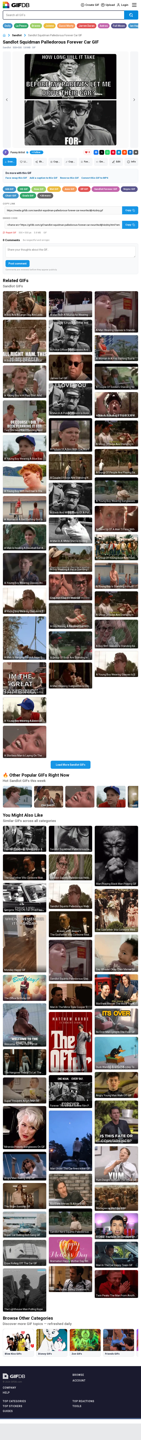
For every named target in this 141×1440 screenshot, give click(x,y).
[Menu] (134, 5)
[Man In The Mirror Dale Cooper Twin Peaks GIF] (70, 997)
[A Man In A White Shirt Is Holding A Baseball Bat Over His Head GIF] (70, 530)
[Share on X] (101, 152)
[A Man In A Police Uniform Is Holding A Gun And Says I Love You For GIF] (70, 399)
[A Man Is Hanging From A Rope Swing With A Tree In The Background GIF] (24, 638)
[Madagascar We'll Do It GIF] (116, 1198)
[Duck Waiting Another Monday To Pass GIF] (116, 1053)
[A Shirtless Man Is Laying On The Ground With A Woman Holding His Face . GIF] (24, 742)
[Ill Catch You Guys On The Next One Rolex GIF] (116, 1226)
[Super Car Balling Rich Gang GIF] (24, 1225)
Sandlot (17, 35)
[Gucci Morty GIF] (66, 25)
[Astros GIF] (104, 25)
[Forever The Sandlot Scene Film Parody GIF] (70, 1091)
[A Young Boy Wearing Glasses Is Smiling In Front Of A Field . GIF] (116, 664)
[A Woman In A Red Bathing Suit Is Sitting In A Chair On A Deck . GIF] (116, 348)
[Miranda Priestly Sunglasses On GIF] (24, 1127)
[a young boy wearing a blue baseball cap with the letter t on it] (111, 797)
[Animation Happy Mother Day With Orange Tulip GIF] (70, 1250)
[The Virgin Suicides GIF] (24, 1196)
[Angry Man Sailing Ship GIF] (24, 1166)
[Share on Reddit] (124, 152)
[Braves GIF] (36, 25)
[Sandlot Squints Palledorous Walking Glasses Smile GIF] (70, 896)
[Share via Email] (135, 152)
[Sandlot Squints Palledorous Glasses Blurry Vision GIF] (70, 960)
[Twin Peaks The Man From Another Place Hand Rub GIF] (116, 1284)
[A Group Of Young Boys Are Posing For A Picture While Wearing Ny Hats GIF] (116, 547)
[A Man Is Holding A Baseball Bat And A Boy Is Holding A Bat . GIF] (24, 537)
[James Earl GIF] (70, 368)
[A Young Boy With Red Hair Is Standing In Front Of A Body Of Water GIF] (24, 478)
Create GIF (92, 5)
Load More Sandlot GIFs (70, 764)
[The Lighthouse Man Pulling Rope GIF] (24, 1290)
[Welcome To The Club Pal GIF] (24, 1025)
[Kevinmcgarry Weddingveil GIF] (116, 1122)
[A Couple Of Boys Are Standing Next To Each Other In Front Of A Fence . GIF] (70, 467)
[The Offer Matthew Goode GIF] (70, 1042)
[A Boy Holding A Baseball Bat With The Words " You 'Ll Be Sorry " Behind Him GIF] (70, 616)
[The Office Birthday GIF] (24, 988)
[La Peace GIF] (21, 25)
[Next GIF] (134, 99)
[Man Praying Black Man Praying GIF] (116, 856)
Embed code (10, 218)
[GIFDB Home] (4, 35)
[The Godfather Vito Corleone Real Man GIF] (70, 924)
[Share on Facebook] (96, 152)
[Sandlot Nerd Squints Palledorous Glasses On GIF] (70, 1221)
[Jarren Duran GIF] (86, 25)
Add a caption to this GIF (43, 178)
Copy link (9, 203)
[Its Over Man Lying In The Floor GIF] (116, 1022)
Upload (110, 5)
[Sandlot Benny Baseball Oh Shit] (48, 797)
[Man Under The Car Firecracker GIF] (70, 1141)
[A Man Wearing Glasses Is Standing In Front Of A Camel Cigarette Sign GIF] (116, 312)
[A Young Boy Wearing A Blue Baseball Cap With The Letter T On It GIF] (24, 448)
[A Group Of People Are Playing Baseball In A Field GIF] (116, 462)
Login (124, 5)
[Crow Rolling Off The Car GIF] (24, 1253)
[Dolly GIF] (7, 25)
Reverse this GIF (69, 178)
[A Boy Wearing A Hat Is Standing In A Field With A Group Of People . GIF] (70, 559)
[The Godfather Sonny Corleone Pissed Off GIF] (70, 1279)
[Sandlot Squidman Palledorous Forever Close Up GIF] (70, 839)
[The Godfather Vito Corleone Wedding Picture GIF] (116, 910)
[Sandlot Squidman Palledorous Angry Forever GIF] (24, 839)
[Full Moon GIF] (119, 25)
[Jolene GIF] (50, 25)
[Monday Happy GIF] (24, 943)
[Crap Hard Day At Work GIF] (70, 587)
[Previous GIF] (7, 99)
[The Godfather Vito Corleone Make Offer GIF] (24, 867)
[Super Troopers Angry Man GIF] (24, 1090)
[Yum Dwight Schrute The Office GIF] (116, 1164)
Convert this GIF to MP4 (94, 178)
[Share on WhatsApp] (107, 152)
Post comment (17, 263)
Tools (77, 1406)
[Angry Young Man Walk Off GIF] (116, 1085)
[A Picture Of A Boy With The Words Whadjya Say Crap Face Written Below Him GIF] (70, 435)
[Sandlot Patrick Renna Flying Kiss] (17, 797)
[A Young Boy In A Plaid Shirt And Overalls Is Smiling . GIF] (24, 381)
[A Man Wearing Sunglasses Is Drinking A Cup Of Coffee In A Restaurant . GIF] (70, 675)
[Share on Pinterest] (113, 152)
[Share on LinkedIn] (130, 152)
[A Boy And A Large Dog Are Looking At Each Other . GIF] (24, 304)
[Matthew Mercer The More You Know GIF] (116, 990)
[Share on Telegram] (118, 152)
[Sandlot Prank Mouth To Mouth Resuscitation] (80, 797)
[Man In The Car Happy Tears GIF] (116, 1255)
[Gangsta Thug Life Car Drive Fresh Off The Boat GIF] (24, 897)
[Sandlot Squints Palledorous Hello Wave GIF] (70, 867)
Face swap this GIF (16, 178)
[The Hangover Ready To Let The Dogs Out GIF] (24, 1062)
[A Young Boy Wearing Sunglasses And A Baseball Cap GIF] (116, 490)
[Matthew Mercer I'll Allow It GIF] (70, 1190)
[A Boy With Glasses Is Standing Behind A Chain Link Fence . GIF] (116, 634)
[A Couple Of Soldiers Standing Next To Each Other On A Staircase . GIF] (116, 377)
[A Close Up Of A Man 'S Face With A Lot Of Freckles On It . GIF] (116, 519)
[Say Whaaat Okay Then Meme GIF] (116, 953)
